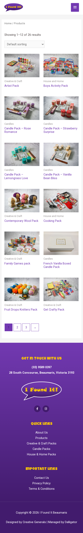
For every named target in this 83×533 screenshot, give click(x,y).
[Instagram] (46, 408)
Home (7, 23)
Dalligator (71, 522)
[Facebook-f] (37, 408)
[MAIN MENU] (75, 7)
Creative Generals (34, 522)
